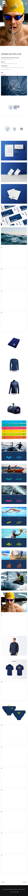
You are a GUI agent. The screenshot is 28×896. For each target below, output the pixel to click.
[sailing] (14, 451)
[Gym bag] (14, 408)
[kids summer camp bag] (14, 777)
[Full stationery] (14, 150)
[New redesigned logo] (14, 107)
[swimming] (14, 516)
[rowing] (14, 495)
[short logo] (14, 842)
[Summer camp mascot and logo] (14, 756)
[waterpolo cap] (14, 691)
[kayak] (14, 473)
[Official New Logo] (14, 86)
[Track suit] (14, 645)
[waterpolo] (14, 538)
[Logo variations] (14, 129)
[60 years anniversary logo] (14, 864)
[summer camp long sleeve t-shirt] (14, 821)
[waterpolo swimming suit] (14, 712)
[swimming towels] (14, 321)
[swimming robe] (14, 300)
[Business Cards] (14, 172)
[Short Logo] (14, 236)
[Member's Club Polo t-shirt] (14, 278)
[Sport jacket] (14, 386)
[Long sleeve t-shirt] (14, 365)
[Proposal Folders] (14, 194)
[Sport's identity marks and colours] (14, 430)
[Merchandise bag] (14, 256)
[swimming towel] (14, 343)
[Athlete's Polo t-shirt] (14, 669)
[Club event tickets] (14, 215)
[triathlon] (14, 559)
